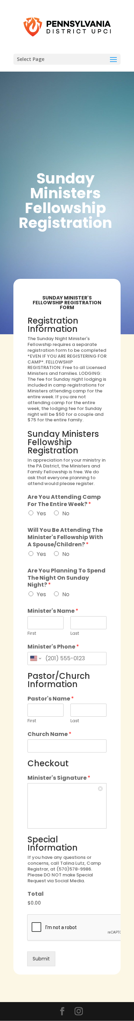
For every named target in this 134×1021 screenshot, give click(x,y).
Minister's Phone (53, 647)
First (31, 633)
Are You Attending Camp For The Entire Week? (64, 501)
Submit (41, 958)
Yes (41, 513)
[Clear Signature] (101, 789)
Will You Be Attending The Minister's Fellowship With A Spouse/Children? (65, 537)
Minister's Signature (58, 778)
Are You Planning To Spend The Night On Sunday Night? (66, 578)
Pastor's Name (50, 699)
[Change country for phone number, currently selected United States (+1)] (35, 658)
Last (74, 633)
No (65, 513)
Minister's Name (52, 611)
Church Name (49, 734)
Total (35, 894)
